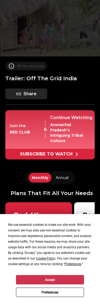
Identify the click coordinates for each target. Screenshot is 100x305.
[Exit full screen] (89, 297)
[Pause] (49, 152)
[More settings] (62, 297)
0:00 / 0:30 (24, 297)
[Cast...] (75, 297)
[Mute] (8, 297)
